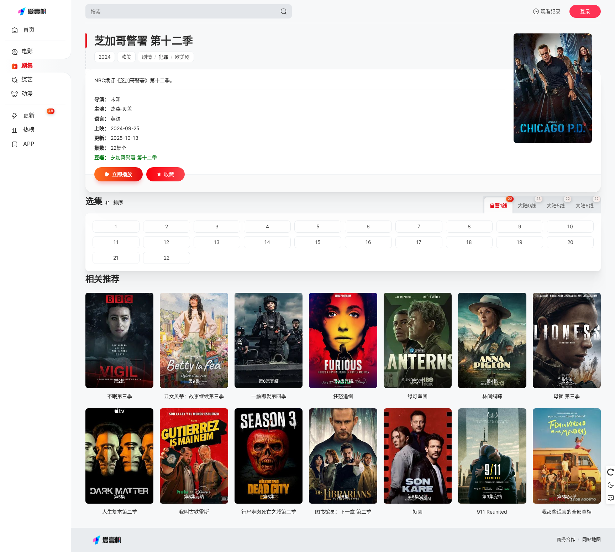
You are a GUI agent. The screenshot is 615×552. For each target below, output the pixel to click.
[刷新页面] (610, 472)
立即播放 (122, 174)
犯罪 (163, 57)
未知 (116, 99)
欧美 (126, 57)
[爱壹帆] (32, 11)
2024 (105, 57)
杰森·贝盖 (121, 109)
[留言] (610, 497)
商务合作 (566, 539)
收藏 (169, 174)
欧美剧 (182, 57)
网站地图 (591, 539)
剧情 (147, 57)
